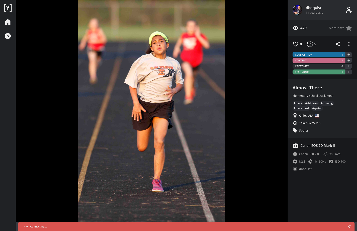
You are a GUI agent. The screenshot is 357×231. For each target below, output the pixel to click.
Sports (303, 130)
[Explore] (8, 36)
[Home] (8, 8)
